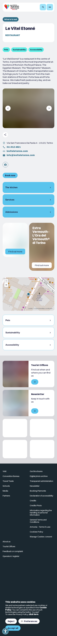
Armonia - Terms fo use (40, 527)
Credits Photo (36, 505)
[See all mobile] (34, 382)
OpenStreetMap (40, 308)
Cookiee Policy (36, 531)
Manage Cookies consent (41, 537)
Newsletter (35, 486)
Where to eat (10, 19)
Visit (4, 471)
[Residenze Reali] (15, 449)
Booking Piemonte (38, 491)
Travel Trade (8, 481)
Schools (6, 486)
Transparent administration (41, 481)
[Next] (49, 108)
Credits (33, 500)
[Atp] (15, 428)
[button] (28, 294)
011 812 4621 (14, 147)
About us (6, 541)
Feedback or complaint (13, 551)
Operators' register (11, 556)
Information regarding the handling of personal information (41, 512)
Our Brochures (36, 471)
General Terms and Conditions (38, 520)
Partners (6, 495)
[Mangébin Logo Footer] (42, 428)
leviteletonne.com (17, 151)
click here (33, 614)
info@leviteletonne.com (21, 155)
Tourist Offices (9, 546)
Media (5, 491)
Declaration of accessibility (41, 495)
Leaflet (30, 308)
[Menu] (50, 7)
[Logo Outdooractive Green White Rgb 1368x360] (42, 449)
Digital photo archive (39, 476)
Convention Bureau (11, 476)
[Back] (8, 108)
